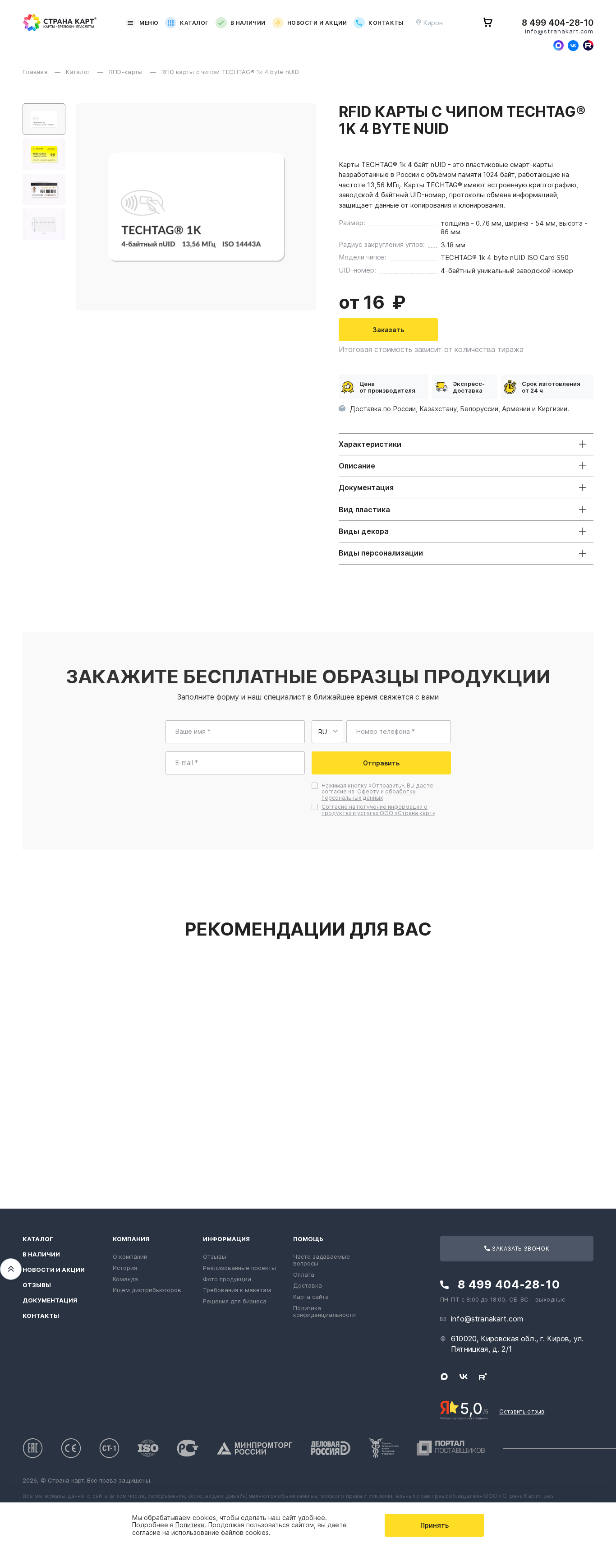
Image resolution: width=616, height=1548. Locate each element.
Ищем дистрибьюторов (147, 1289)
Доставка (307, 1285)
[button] (44, 119)
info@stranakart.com (559, 31)
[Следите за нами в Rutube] (588, 45)
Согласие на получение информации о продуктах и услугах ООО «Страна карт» (378, 809)
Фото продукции (227, 1279)
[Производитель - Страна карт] (60, 23)
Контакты (386, 22)
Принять (434, 1525)
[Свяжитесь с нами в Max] (558, 45)
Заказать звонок (520, 1248)
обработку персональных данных (369, 794)
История (125, 1267)
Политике (190, 1525)
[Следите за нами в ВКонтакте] (573, 45)
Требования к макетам (237, 1289)
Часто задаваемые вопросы (321, 1260)
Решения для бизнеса (235, 1301)
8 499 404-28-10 (557, 23)
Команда (125, 1279)
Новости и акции (317, 22)
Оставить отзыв (521, 1411)
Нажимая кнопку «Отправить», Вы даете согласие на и (377, 792)
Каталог (194, 22)
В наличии (248, 22)
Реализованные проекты (239, 1267)
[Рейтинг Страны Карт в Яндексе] (464, 1409)
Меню (148, 22)
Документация (50, 1300)
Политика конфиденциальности (324, 1311)
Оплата (303, 1274)
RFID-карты (127, 71)
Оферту (368, 791)
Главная (36, 71)
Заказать (388, 330)
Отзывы (37, 1285)
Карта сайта (311, 1296)
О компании (130, 1256)
